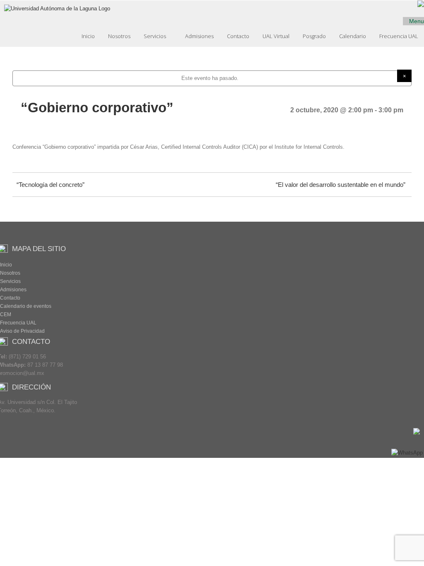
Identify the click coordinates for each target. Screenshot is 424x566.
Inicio (88, 36)
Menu (415, 21)
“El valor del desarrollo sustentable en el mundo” (340, 184)
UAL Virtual (276, 36)
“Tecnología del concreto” (50, 184)
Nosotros (119, 36)
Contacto (238, 36)
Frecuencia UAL (398, 36)
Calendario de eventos (25, 306)
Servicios (155, 36)
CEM (5, 314)
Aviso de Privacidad (22, 331)
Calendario (352, 36)
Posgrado (314, 36)
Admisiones (199, 36)
